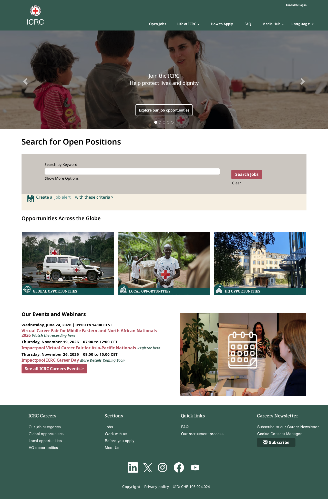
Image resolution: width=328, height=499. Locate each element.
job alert (64, 197)
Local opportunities (45, 441)
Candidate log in (296, 5)
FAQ (247, 24)
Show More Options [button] (62, 178)
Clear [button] (236, 182)
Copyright (131, 486)
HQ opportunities (43, 447)
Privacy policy (156, 486)
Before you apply (119, 441)
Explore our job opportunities (164, 110)
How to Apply (222, 24)
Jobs (109, 427)
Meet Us (112, 447)
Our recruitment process (202, 434)
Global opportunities (46, 434)
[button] (24, 79)
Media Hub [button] (271, 24)
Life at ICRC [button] (187, 24)
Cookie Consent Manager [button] (279, 434)
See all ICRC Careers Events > (54, 368)
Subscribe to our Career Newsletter (288, 427)
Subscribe (279, 442)
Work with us (116, 434)
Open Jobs (157, 24)
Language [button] (301, 23)
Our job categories (45, 427)
